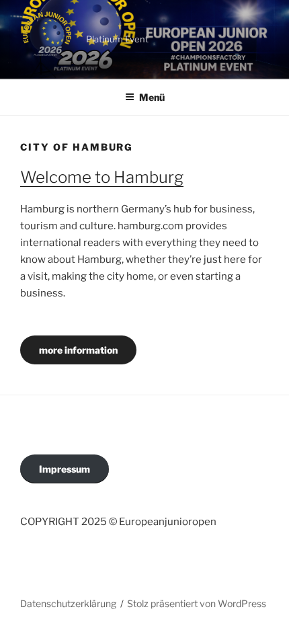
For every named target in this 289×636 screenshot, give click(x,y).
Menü (152, 97)
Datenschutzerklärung (68, 603)
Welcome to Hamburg (101, 177)
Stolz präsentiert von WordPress (196, 603)
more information (78, 350)
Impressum (64, 469)
